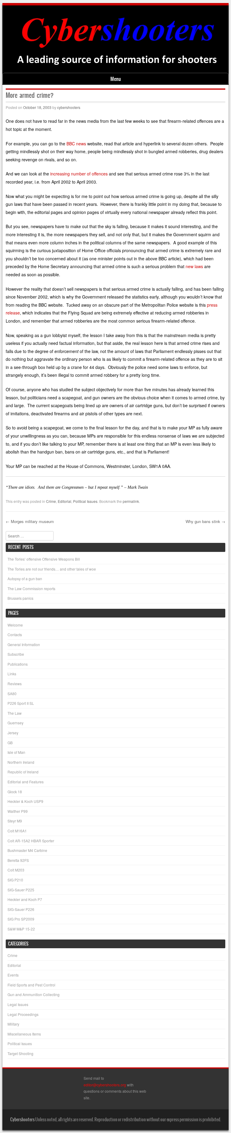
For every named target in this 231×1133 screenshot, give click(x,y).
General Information (24, 644)
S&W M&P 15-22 (21, 928)
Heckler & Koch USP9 (25, 801)
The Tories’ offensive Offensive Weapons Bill (44, 559)
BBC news (76, 144)
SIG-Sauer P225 (21, 889)
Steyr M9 (15, 820)
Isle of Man (16, 752)
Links (12, 673)
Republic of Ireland (23, 771)
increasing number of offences (79, 174)
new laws (194, 266)
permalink (131, 501)
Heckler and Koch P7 (25, 899)
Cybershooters (22, 1119)
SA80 (12, 693)
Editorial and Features (26, 781)
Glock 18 (15, 791)
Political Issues (85, 501)
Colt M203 (16, 869)
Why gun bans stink (205, 521)
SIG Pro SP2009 (21, 918)
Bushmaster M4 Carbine (27, 850)
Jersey (13, 732)
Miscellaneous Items (24, 1033)
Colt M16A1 (17, 830)
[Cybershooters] (116, 69)
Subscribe (16, 654)
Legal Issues (18, 1004)
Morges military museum (30, 521)
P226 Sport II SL (21, 703)
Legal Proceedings (23, 1014)
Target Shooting (20, 1053)
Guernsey (15, 722)
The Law (15, 713)
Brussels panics (20, 598)
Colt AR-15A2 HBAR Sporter (31, 840)
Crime (51, 501)
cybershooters (68, 107)
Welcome (15, 624)
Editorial (64, 501)
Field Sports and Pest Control (31, 984)
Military (13, 1023)
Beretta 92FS (18, 860)
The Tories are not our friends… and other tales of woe (52, 568)
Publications (18, 664)
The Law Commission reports (31, 588)
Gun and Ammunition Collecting (34, 994)
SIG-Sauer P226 (21, 909)
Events (13, 974)
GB (10, 742)
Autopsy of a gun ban (25, 578)
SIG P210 (15, 879)
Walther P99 (18, 811)
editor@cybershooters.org (105, 1084)
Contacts (15, 634)
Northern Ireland (21, 762)
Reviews (15, 683)
